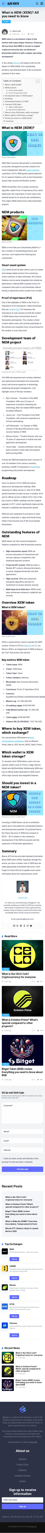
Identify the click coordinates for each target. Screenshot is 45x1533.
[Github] (14, 926)
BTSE (12, 1304)
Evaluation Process (22, 1475)
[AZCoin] (11, 3)
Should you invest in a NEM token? (18, 118)
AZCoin (16, 63)
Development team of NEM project (19, 96)
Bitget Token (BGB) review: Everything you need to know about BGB (22, 1072)
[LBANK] (5, 1271)
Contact (22, 1481)
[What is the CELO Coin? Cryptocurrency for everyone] (22, 955)
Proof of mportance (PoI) (18, 93)
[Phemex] (5, 1328)
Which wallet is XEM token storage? (19, 115)
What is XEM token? (16, 107)
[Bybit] (5, 1254)
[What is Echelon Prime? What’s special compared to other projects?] (22, 1001)
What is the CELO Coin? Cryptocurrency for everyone (19, 975)
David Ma (33, 1442)
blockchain (35, 467)
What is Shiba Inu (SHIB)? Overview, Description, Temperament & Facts (21, 1222)
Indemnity (22, 1470)
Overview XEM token (13, 104)
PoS (17, 309)
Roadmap (9, 99)
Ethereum (28, 646)
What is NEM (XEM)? (13, 85)
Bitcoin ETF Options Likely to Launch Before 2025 (21, 1229)
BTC (36, 646)
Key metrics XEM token (17, 110)
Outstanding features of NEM (16, 101)
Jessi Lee (16, 31)
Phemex (13, 1323)
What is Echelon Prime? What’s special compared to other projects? (20, 1023)
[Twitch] (17, 926)
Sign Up (14, 1259)
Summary (10, 121)
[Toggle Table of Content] (36, 81)
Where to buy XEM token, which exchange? (22, 112)
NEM (4, 270)
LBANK (13, 1266)
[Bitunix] (5, 1290)
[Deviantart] (21, 926)
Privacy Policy (23, 1464)
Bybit (12, 1249)
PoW (11, 309)
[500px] (24, 926)
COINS (6, 21)
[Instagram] (28, 926)
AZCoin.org (32, 1526)
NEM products (10, 88)
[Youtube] (31, 926)
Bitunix (13, 1285)
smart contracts (32, 170)
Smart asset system (16, 90)
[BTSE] (5, 1309)
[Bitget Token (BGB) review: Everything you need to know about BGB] (22, 1050)
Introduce (23, 1459)
